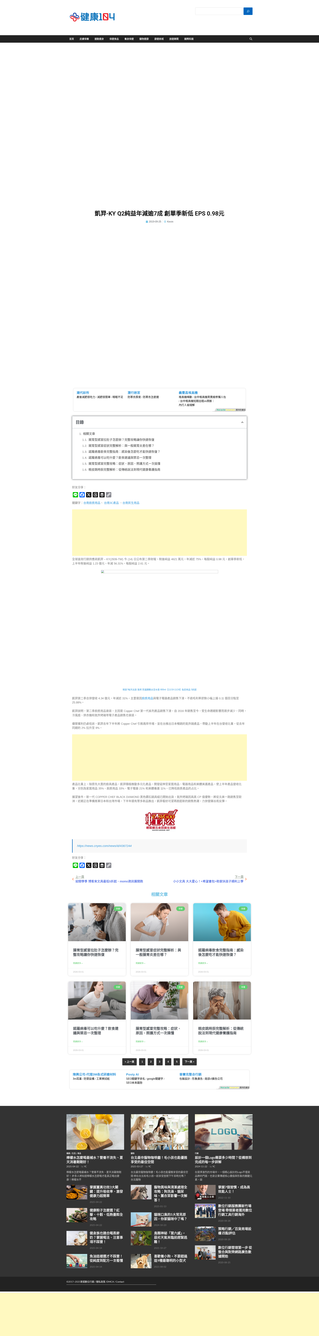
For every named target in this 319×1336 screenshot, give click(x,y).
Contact (120, 1281)
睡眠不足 (117, 397)
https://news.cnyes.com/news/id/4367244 (104, 846)
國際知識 (189, 39)
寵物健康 (144, 39)
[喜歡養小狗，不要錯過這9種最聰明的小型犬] (141, 1255)
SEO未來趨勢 (134, 1082)
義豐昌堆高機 (188, 392)
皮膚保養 (84, 39)
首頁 (71, 39)
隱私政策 (100, 1281)
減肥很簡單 (103, 397)
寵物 (132, 1153)
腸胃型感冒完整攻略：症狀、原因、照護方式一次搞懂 (124, 463)
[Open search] (250, 39)
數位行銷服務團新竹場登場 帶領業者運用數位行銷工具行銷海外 (235, 1210)
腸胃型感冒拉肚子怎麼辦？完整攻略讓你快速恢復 (121, 439)
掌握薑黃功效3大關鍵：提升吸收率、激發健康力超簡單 (106, 1191)
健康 (68, 1153)
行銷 (197, 1153)
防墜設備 (89, 1078)
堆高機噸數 (185, 397)
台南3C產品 (111, 503)
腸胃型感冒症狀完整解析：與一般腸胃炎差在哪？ (121, 445)
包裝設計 (184, 1078)
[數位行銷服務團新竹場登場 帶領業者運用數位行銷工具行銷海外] (205, 1205)
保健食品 (114, 39)
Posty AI (132, 1074)
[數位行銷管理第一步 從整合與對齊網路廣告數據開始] (205, 1247)
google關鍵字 (155, 1078)
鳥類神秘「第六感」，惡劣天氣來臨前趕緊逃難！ (170, 1237)
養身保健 (129, 39)
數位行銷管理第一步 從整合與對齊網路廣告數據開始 (235, 1252)
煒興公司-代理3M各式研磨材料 (94, 1074)
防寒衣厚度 (134, 397)
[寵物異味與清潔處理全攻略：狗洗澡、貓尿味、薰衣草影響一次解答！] (141, 1186)
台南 (86, 503)
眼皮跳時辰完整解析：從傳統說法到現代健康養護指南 (124, 469)
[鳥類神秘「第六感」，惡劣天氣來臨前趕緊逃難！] (141, 1232)
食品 (79, 1153)
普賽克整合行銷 (190, 1074)
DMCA (110, 1281)
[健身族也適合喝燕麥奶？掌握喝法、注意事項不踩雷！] (76, 1232)
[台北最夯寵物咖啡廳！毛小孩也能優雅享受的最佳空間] (159, 1116)
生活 (74, 1153)
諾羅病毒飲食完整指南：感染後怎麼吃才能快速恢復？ (124, 451)
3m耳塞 (77, 1078)
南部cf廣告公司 (214, 1078)
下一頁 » (189, 1061)
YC (85, 1166)
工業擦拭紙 (103, 1078)
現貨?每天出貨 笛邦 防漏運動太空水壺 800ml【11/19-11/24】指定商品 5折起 (160, 689)
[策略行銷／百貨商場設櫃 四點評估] (205, 1228)
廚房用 (93, 503)
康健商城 (159, 39)
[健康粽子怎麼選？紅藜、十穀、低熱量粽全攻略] (76, 1209)
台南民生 (128, 503)
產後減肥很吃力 (86, 397)
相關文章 (89, 433)
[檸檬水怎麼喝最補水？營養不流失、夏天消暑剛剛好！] (95, 1116)
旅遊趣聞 (174, 39)
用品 (136, 503)
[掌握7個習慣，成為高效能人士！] (205, 1186)
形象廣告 (197, 1078)
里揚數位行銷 (87, 1281)
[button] (242, 422)
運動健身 (99, 39)
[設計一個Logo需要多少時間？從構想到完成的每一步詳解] (224, 1116)
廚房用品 (147, 698)
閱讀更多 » (78, 963)
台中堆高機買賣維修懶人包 (210, 397)
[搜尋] (248, 11)
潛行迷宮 (134, 392)
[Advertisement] (159, 532)
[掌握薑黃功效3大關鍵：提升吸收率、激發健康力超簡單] (76, 1186)
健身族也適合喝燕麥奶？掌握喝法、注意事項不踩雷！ (106, 1237)
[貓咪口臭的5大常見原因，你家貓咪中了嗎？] (141, 1214)
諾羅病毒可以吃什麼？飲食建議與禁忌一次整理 (120, 457)
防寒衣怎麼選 (151, 397)
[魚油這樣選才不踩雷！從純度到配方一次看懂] (76, 1255)
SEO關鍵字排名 (135, 1078)
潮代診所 (83, 392)
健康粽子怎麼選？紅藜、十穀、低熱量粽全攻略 (106, 1214)
